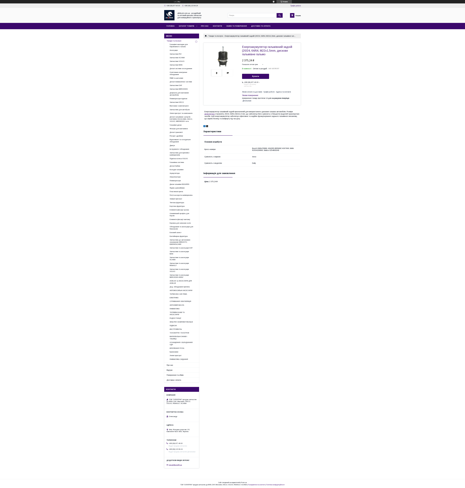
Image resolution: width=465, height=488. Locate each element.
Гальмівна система (177, 162)
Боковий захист (175, 232)
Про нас (205, 26)
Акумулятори (175, 173)
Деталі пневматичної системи (181, 82)
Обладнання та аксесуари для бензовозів (181, 228)
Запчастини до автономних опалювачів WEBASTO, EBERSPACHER (180, 242)
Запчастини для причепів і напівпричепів (180, 154)
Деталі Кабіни (175, 166)
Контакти (217, 26)
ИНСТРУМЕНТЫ (176, 329)
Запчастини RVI (175, 54)
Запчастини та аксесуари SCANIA (179, 259)
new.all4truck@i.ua (175, 465)
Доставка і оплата (174, 380)
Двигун (172, 145)
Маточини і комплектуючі (179, 106)
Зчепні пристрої (176, 355)
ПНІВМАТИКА (175, 309)
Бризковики (174, 352)
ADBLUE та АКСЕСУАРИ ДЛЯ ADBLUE (181, 282)
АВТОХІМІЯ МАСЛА (177, 305)
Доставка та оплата (260, 26)
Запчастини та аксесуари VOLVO (179, 270)
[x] (207, 126)
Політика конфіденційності (275, 485)
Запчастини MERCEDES (179, 89)
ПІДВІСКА (173, 325)
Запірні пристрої (176, 199)
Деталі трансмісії (176, 132)
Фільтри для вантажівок (179, 129)
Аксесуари (174, 50)
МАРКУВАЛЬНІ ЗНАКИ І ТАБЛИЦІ (178, 338)
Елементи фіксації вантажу (180, 219)
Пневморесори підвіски (178, 98)
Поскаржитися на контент (256, 485)
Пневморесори (175, 181)
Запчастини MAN (176, 65)
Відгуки (169, 370)
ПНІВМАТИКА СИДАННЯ (179, 359)
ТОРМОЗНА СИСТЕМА (178, 294)
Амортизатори (175, 177)
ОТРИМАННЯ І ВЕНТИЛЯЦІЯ (180, 301)
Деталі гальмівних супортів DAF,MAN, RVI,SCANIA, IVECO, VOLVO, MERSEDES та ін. (181, 119)
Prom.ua (244, 482)
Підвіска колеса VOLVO (179, 158)
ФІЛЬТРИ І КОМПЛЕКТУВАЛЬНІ (181, 322)
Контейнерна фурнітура (179, 236)
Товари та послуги (215, 36)
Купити (255, 76)
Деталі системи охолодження (181, 68)
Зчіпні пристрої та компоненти (181, 113)
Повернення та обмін (175, 375)
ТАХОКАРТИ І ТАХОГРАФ (179, 333)
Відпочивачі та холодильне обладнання (180, 141)
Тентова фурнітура (177, 202)
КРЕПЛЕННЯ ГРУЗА (177, 348)
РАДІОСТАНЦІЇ (175, 318)
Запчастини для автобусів (180, 110)
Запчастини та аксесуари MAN (179, 253)
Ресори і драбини (176, 136)
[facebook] (204, 126)
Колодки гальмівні (176, 170)
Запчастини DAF (176, 85)
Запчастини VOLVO (177, 61)
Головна (170, 26)
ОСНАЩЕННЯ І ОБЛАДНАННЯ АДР (181, 343)
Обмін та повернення (236, 26)
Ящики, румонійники (177, 188)
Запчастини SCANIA (177, 58)
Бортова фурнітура (177, 206)
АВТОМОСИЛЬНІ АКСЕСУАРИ (181, 290)
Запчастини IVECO (177, 102)
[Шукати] (280, 15)
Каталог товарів (186, 26)
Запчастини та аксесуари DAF (181, 248)
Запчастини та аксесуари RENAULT (179, 264)
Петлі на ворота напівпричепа (181, 195)
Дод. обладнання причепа (180, 287)
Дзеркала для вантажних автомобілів (179, 94)
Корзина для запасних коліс (180, 223)
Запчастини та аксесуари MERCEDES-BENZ (179, 276)
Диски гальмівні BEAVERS (179, 184)
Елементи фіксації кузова (179, 210)
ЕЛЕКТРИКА (174, 298)
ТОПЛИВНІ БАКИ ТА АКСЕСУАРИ (177, 313)
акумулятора (209, 114)
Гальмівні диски (176, 125)
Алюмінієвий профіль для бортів (179, 215)
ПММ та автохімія (176, 78)
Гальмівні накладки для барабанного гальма (179, 46)
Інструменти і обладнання (179, 149)
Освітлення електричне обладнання (178, 73)
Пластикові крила (176, 191)
